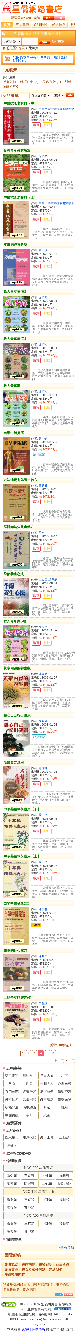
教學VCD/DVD (18, 1153)
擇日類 (64, 1176)
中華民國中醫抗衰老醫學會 (56, 109)
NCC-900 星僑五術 (38, 1168)
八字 (13, 34)
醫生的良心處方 (15, 950)
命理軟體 (41, 25)
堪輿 (43, 34)
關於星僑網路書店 (16, 1284)
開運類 (29, 1183)
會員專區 (11, 1269)
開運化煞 (29, 1137)
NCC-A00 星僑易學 (38, 1215)
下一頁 (70, 1061)
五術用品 (14, 1130)
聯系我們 (29, 1289)
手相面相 (47, 1083)
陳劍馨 (43, 909)
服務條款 (62, 1284)
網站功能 (28, 1264)
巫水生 (43, 532)
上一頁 (59, 1061)
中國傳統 (12, 1115)
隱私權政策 (11, 1289)
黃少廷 (43, 438)
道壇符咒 (29, 1091)
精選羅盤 (59, 25)
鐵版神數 (64, 1091)
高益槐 (43, 1003)
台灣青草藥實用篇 (17, 150)
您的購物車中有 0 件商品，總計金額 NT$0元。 (40, 58)
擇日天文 (47, 1075)
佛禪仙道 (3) (29, 82)
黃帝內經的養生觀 (17, 668)
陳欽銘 (43, 674)
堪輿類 (12, 1183)
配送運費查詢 (21, 18)
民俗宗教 (29, 1099)
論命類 (12, 1176)
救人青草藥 (12, 385)
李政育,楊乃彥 (48, 579)
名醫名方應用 (14, 762)
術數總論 (29, 1107)
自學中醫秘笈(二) (16, 903)
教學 (51, 34)
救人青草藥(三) (15, 291)
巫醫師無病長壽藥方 (19, 527)
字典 (29, 1115)
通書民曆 (64, 1083)
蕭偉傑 (43, 768)
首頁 (7, 25)
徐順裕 (43, 156)
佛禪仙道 (12, 1099)
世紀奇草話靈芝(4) (17, 997)
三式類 (29, 1176)
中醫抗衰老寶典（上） (20, 197)
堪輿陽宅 (12, 1075)
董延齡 (43, 485)
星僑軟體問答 (15, 1274)
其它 (46, 1107)
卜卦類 (47, 1176)
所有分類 (67, 1247)
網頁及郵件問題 (33, 1269)
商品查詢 (62, 1264)
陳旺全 (43, 956)
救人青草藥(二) (15, 338)
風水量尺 (12, 1137)
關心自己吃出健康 (17, 715)
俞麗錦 (43, 721)
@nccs (40, 1324)
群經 (64, 1107)
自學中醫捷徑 (14, 433)
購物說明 (45, 1264)
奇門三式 (12, 1091)
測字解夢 (47, 1091)
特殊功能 (64, 1183)
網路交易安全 (43, 1284)
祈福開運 (12, 1107)
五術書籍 (22, 25)
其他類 (47, 1183)
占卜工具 (47, 1137)
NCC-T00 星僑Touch (38, 1191)
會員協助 (11, 1264)
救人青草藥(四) (15, 621)
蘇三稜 (43, 250)
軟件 (59, 34)
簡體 (36, 18)
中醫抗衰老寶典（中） (20, 103)
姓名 (28, 34)
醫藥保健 (64, 1099)
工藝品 (64, 1137)
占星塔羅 (47, 1099)
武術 (46, 1115)
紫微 (21, 34)
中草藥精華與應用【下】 (22, 809)
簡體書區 (14, 1239)
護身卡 (12, 1145)
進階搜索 (58, 41)
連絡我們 (55, 1269)
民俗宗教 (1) (51, 82)
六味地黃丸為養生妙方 (20, 480)
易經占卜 (29, 1075)
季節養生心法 (14, 574)
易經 (36, 34)
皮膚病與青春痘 (15, 244)
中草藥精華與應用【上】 (22, 856)
